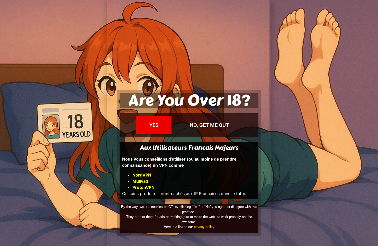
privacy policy (204, 227)
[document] (189, 123)
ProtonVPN (143, 187)
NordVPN (141, 175)
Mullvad (140, 181)
